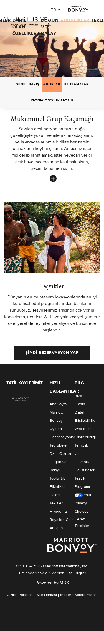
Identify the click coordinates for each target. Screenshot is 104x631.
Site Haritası (47, 595)
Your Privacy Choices (83, 503)
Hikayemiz (58, 511)
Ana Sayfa (58, 404)
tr (53, 9)
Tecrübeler (59, 445)
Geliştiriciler (85, 470)
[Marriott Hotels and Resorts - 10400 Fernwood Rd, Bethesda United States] (20, 398)
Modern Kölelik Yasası (78, 595)
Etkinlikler (74, 20)
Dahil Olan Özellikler (25, 27)
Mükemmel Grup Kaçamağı (52, 119)
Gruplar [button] (51, 84)
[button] (52, 353)
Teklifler (56, 503)
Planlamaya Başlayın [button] (52, 100)
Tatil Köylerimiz (24, 383)
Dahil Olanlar (61, 454)
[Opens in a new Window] (78, 8)
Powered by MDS (52, 583)
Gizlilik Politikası (20, 595)
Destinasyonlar (62, 437)
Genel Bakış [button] (27, 84)
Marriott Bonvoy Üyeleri (56, 420)
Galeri (55, 495)
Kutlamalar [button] (76, 84)
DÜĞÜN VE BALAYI (50, 27)
